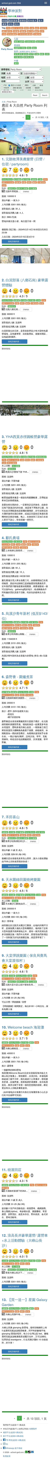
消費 (3, 73)
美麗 (4, 34)
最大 (40, 20)
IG (6, 1444)
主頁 (3, 101)
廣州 (16, 63)
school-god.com (11, 2)
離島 (42, 54)
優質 (4, 24)
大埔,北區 (18, 57)
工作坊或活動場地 (25, 34)
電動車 (23, 31)
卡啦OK (43, 28)
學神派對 (15, 10)
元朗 (36, 54)
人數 (27, 77)
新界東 (33, 51)
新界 (16, 51)
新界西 (22, 51)
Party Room (7, 49)
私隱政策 (6, 1456)
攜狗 (36, 31)
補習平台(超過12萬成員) (13, 1432)
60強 (4, 20)
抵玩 (17, 24)
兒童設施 (37, 34)
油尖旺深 (40, 41)
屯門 (31, 54)
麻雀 (37, 28)
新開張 (22, 20)
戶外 (8, 28)
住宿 (42, 31)
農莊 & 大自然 (17, 28)
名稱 (3, 81)
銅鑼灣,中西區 (20, 48)
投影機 (16, 31)
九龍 (16, 38)
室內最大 (32, 20)
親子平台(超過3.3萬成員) (13, 1436)
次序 (27, 81)
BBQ (26, 28)
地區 (3, 77)
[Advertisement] (25, 375)
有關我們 (33, 1428)
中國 (16, 60)
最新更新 (13, 20)
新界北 (27, 51)
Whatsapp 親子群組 (13, 1448)
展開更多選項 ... (7, 92)
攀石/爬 (30, 31)
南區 (34, 48)
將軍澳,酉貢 (28, 57)
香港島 (17, 45)
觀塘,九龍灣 (19, 41)
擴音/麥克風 (7, 31)
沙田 (47, 54)
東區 (29, 48)
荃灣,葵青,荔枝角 (21, 54)
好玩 (10, 24)
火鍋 (31, 28)
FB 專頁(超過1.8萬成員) (15, 1440)
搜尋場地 (5, 69)
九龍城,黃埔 (30, 41)
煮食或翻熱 (12, 34)
